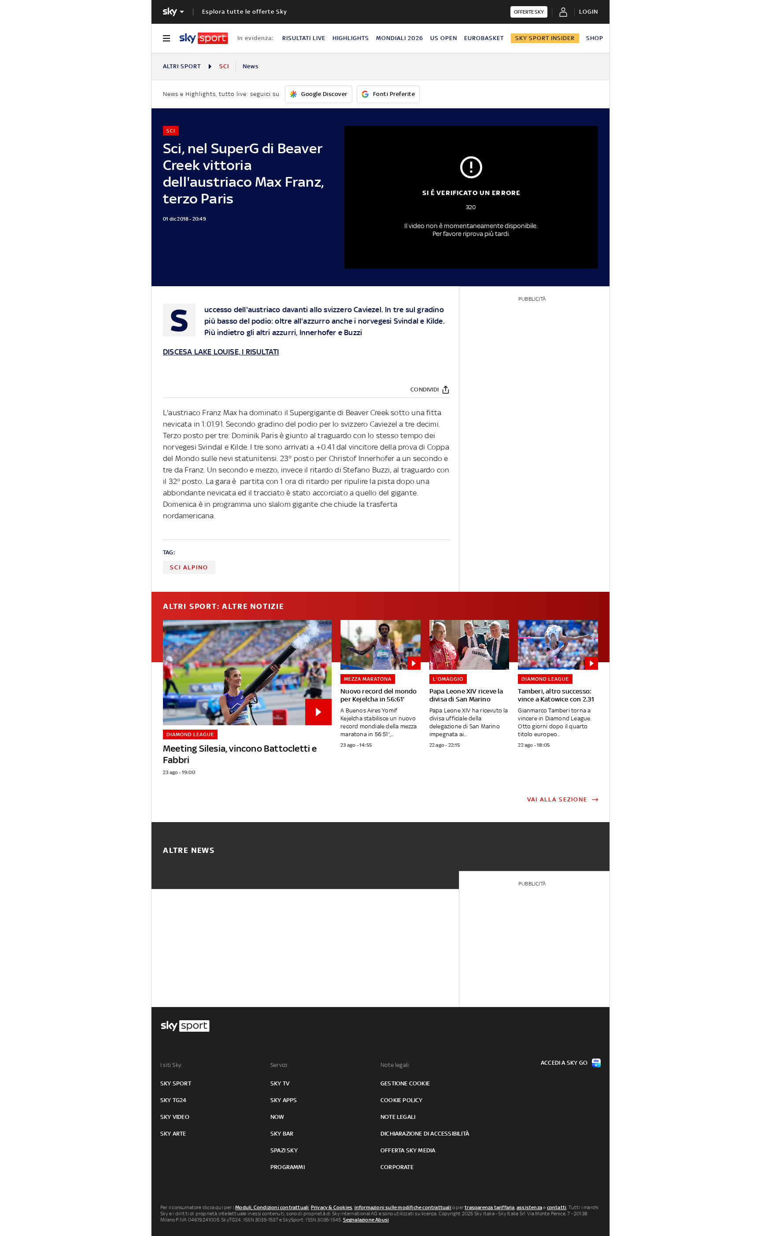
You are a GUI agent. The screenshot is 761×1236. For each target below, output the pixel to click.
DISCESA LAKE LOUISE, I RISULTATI (221, 351)
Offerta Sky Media (407, 1150)
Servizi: (279, 1065)
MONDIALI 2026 (399, 38)
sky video (174, 1117)
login (588, 11)
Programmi (287, 1167)
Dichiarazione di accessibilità (424, 1133)
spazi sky (284, 1150)
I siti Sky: (171, 1065)
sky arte (173, 1133)
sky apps (283, 1100)
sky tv (279, 1083)
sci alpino (189, 567)
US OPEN (443, 38)
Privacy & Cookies (331, 1207)
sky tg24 (173, 1100)
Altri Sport (182, 66)
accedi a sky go (564, 1062)
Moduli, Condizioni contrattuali (272, 1207)
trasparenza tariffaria (489, 1207)
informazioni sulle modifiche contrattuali (403, 1207)
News (251, 66)
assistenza (529, 1207)
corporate (397, 1167)
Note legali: (395, 1065)
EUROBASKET (484, 38)
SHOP (594, 38)
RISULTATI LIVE (303, 38)
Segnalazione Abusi (366, 1220)
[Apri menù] (166, 38)
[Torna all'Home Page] (204, 38)
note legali (397, 1117)
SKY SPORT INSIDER (545, 38)
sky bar (281, 1133)
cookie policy (401, 1100)
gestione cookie (405, 1083)
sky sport (175, 1083)
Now (277, 1117)
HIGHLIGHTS (350, 38)
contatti (557, 1207)
